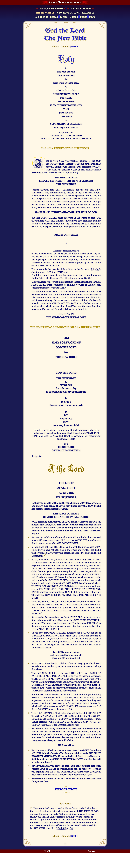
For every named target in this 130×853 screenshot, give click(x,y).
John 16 (95, 269)
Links (92, 16)
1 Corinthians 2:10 (50, 819)
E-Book (74, 16)
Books (83, 16)
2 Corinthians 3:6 (64, 828)
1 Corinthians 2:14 (68, 825)
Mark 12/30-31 (72, 657)
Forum (64, 16)
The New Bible (45, 12)
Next (74, 46)
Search (54, 16)
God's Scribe (41, 16)
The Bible (88, 12)
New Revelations (68, 12)
